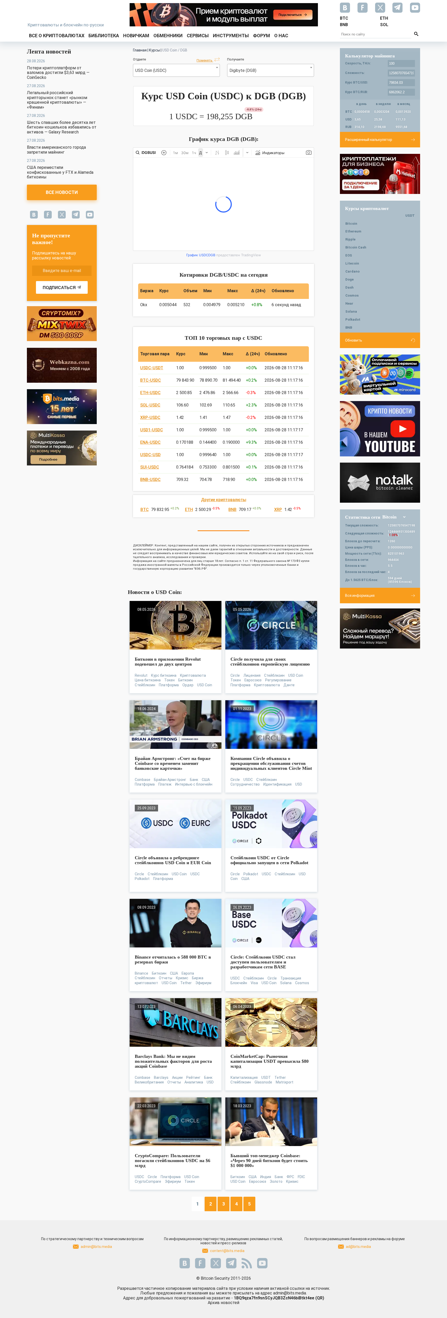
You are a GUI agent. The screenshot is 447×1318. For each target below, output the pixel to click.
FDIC (301, 1177)
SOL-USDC (150, 405)
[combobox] (176, 70)
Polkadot (142, 879)
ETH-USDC (150, 392)
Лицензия (251, 675)
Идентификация (277, 784)
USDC (248, 780)
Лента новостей (49, 51)
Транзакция (290, 978)
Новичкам (136, 35)
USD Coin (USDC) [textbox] (150, 70)
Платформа (169, 685)
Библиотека (103, 35)
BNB (232, 509)
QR (320, 1298)
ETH (189, 509)
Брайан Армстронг (170, 780)
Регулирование (278, 680)
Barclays (161, 1077)
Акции (177, 1077)
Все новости (62, 192)
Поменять (205, 60)
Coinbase (142, 780)
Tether (186, 983)
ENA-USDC (150, 442)
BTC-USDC (150, 380)
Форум (261, 35)
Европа (188, 973)
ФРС (290, 1177)
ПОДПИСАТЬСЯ (59, 287)
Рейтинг (193, 1077)
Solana (286, 983)
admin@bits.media (96, 1247)
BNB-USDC (150, 479)
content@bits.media (227, 1251)
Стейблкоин (145, 685)
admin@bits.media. (290, 1293)
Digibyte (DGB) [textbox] (242, 70)
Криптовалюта (193, 675)
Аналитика (193, 1082)
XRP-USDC (150, 417)
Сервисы (198, 35)
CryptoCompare (148, 1181)
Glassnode (263, 1082)
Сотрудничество (245, 784)
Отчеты (165, 978)
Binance (141, 973)
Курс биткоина (163, 675)
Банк (194, 780)
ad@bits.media (358, 1247)
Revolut (141, 675)
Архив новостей (223, 1302)
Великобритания (149, 1082)
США (206, 780)
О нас (281, 35)
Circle (235, 675)
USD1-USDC (151, 429)
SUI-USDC (149, 467)
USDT (266, 1077)
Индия (265, 1177)
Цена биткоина (148, 680)
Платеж (165, 784)
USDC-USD (150, 454)
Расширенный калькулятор (368, 140)
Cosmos (302, 983)
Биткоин (185, 680)
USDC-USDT (151, 367)
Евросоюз (253, 680)
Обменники (168, 35)
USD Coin (204, 685)
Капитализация (244, 1077)
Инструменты (231, 35)
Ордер (187, 685)
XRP (278, 509)
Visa (254, 983)
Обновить (353, 340)
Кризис (182, 978)
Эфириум (203, 983)
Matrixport (284, 1082)
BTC (144, 509)
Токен (169, 680)
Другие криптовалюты (223, 499)
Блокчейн (238, 983)
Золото (276, 1181)
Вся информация (360, 595)
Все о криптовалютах (56, 35)
